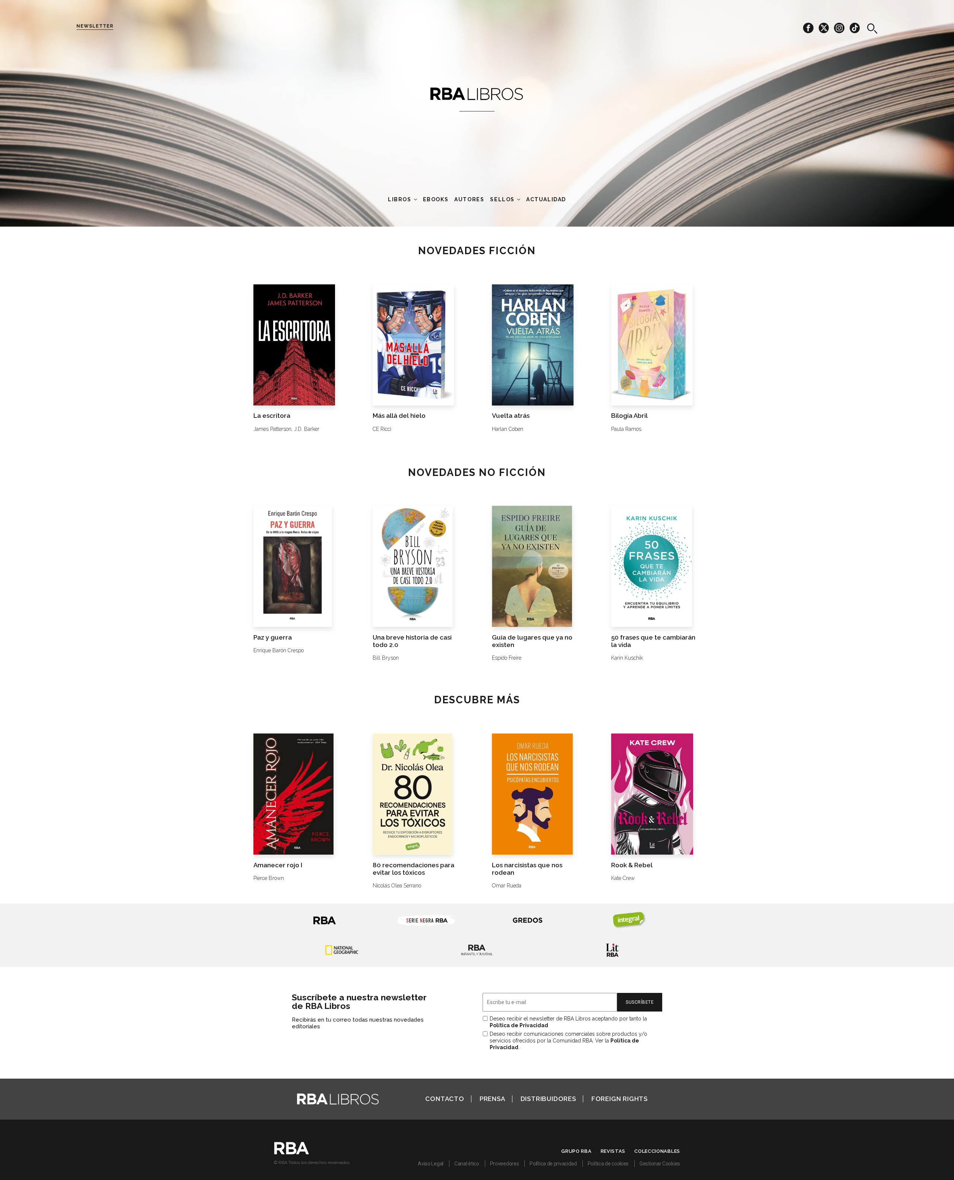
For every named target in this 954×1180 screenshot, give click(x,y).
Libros (399, 199)
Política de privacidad (553, 1164)
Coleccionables (657, 1151)
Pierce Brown (268, 878)
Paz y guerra (272, 637)
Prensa (492, 1098)
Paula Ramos (626, 429)
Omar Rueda (506, 886)
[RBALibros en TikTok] (855, 27)
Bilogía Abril (629, 415)
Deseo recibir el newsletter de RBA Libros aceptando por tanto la (568, 1022)
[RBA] (291, 1152)
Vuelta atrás (511, 415)
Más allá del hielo (399, 415)
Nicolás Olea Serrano (397, 886)
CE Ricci (382, 429)
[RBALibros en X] (824, 27)
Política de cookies (608, 1164)
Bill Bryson (386, 658)
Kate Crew (623, 878)
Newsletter (94, 26)
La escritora (271, 415)
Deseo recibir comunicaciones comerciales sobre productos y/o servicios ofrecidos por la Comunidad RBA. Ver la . (568, 1040)
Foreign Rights (619, 1098)
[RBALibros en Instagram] (840, 27)
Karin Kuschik (627, 658)
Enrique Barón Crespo (278, 650)
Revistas (613, 1151)
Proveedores (504, 1164)
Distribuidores (548, 1098)
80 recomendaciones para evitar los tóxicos (413, 868)
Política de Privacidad (519, 1025)
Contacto (444, 1098)
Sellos (502, 199)
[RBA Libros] (477, 93)
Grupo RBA (576, 1151)
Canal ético (466, 1164)
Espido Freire (506, 658)
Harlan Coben (507, 429)
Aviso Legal (430, 1164)
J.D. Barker (306, 429)
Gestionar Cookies (659, 1164)
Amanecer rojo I (277, 865)
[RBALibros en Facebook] (809, 27)
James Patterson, (273, 429)
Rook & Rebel (632, 865)
